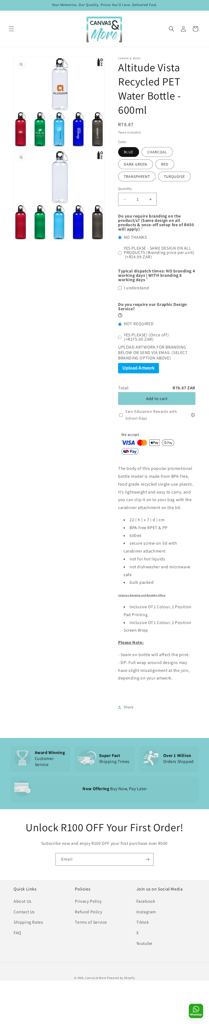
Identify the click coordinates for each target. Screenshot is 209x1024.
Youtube (144, 943)
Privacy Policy (88, 901)
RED (164, 164)
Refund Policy (88, 912)
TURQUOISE (174, 176)
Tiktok (142, 922)
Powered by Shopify (121, 978)
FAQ (17, 933)
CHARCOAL (157, 152)
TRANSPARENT (137, 176)
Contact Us (24, 912)
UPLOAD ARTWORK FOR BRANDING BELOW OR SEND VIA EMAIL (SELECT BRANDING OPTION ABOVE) (153, 353)
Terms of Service (91, 922)
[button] (11, 29)
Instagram (146, 912)
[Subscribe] (147, 859)
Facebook (145, 901)
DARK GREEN (135, 164)
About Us (23, 901)
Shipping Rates (28, 922)
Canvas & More (95, 978)
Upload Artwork (138, 368)
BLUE (128, 152)
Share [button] (129, 707)
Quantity (125, 188)
